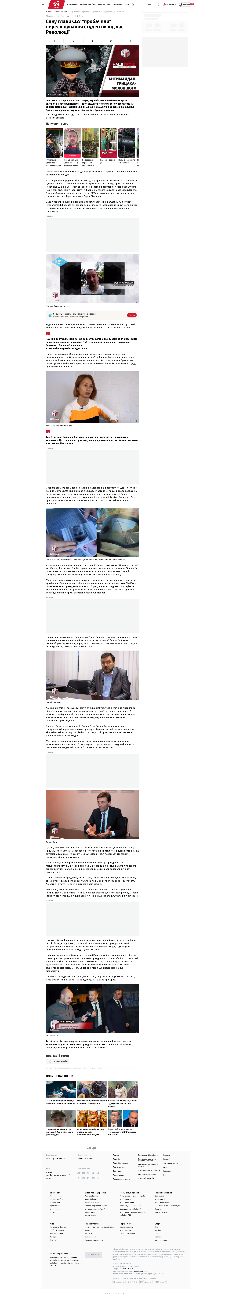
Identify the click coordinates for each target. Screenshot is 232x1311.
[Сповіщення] (158, 4)
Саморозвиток (90, 1237)
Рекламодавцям (119, 1175)
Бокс (156, 1227)
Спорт (157, 1224)
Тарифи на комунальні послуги (167, 1206)
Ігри (127, 5)
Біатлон (158, 1237)
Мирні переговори (92, 1202)
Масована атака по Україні (95, 1209)
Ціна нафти (159, 1196)
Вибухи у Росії (90, 1212)
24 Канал (49, 12)
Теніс (157, 1234)
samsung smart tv (160, 1282)
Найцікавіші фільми (58, 1227)
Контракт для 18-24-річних (130, 1206)
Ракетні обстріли (91, 1196)
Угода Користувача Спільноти (149, 1170)
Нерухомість (126, 1224)
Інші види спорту (161, 1240)
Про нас (116, 1155)
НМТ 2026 (88, 1234)
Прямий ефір (55, 1202)
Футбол (158, 1230)
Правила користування (121, 1179)
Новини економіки (163, 1193)
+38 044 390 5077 (85, 1159)
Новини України (88, 5)
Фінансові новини (162, 1202)
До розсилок (93, 1255)
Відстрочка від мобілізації (130, 1209)
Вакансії (166, 1159)
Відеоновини (55, 1206)
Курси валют (160, 1199)
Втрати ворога (90, 1216)
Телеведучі (117, 1171)
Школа (87, 1230)
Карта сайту (167, 1171)
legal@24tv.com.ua (140, 1271)
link (78, 1173)
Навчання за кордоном (94, 1240)
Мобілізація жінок (127, 1202)
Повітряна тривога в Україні (96, 1206)
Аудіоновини (55, 1209)
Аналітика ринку (126, 1227)
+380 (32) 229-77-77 (126, 1269)
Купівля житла (125, 1230)
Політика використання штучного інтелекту (147, 1159)
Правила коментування (147, 1174)
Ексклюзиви (104, 5)
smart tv (145, 1282)
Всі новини (72, 5)
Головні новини (56, 1196)
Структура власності (170, 1163)
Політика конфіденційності (148, 1155)
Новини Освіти (91, 1224)
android (119, 1282)
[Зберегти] (130, 41)
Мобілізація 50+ (126, 1199)
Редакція (116, 1159)
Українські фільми (57, 1230)
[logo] (56, 4)
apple (132, 1282)
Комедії (53, 1237)
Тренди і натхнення (127, 1234)
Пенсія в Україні (161, 1212)
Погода (52, 1212)
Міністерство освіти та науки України (99, 1227)
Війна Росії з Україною (95, 1193)
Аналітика (118, 5)
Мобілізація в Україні (130, 1193)
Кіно (52, 1224)
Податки (158, 1209)
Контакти (166, 1155)
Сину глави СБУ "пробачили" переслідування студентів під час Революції (97, 12)
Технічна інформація (146, 1178)
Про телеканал (118, 1167)
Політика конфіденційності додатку (148, 1165)
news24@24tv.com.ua (55, 1159)
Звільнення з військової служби (132, 1196)
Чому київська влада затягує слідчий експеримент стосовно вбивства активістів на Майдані (91, 173)
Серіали (53, 1240)
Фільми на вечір (56, 1234)
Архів (165, 1167)
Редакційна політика (120, 1163)
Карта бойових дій (92, 1199)
